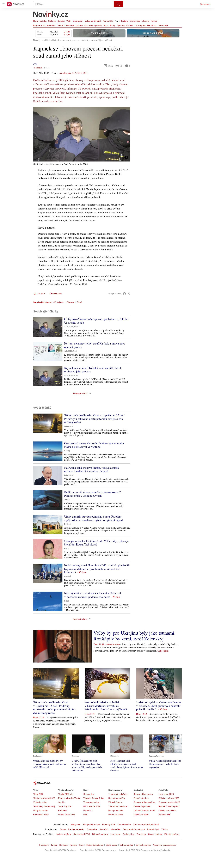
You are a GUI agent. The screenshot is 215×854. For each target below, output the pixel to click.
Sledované (163, 25)
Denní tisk (151, 25)
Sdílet (120, 65)
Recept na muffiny (116, 798)
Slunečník (104, 829)
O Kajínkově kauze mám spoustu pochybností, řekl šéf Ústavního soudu (96, 320)
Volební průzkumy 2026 (44, 798)
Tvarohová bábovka (117, 806)
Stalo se (52, 21)
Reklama (63, 845)
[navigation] (3, 4)
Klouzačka (115, 829)
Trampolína (92, 829)
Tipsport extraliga (91, 802)
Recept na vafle (115, 810)
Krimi (117, 21)
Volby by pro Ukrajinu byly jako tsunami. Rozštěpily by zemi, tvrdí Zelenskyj (134, 635)
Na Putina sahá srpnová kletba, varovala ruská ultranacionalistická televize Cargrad (91, 469)
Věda (60, 25)
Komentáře (108, 21)
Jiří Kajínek (58, 302)
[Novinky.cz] (50, 15)
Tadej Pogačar (65, 806)
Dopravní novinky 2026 (169, 802)
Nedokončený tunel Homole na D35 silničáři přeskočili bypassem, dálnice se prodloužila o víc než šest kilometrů (97, 568)
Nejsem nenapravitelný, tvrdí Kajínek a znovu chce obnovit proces (94, 345)
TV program (140, 25)
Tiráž (81, 845)
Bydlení (67, 524)
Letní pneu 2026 (166, 794)
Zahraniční (78, 21)
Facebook (44, 845)
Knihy (66, 549)
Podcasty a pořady (93, 25)
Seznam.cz (205, 4)
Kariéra (73, 845)
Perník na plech (115, 814)
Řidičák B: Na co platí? (169, 806)
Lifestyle (145, 21)
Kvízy (112, 25)
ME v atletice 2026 (91, 806)
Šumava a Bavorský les (144, 802)
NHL (85, 814)
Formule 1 (88, 810)
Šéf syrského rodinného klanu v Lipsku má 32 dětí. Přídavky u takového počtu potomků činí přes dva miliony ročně (94, 418)
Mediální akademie (94, 845)
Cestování (69, 25)
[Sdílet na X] (128, 293)
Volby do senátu (40, 810)
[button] (81, 134)
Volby (68, 21)
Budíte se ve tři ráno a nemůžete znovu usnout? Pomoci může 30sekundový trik (92, 494)
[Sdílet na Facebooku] (124, 293)
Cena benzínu (124, 824)
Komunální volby (41, 814)
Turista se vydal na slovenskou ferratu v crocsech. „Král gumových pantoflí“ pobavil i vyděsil (158, 705)
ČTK (35, 64)
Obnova (70, 302)
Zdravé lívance (115, 802)
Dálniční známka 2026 (169, 798)
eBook (110, 65)
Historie (79, 25)
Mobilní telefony (63, 834)
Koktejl (154, 21)
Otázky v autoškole (167, 810)
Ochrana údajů (126, 845)
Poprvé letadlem (141, 798)
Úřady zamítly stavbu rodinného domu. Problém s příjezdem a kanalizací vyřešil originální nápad (93, 518)
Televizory (141, 834)
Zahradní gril (153, 829)
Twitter (54, 845)
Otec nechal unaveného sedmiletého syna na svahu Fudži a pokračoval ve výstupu (94, 445)
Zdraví (66, 500)
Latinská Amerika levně (144, 810)
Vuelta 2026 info (65, 794)
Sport (105, 25)
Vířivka (164, 829)
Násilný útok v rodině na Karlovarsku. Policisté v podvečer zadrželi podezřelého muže (92, 595)
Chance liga (88, 794)
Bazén (63, 829)
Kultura (124, 21)
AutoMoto (51, 25)
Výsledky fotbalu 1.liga (93, 798)
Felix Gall (62, 810)
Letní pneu (115, 834)
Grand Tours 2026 (66, 814)
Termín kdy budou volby (44, 806)
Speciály (121, 25)
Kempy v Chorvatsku (143, 794)
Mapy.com (75, 824)
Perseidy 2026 (108, 824)
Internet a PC (39, 25)
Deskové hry (128, 834)
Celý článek (163, 650)
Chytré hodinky (155, 834)
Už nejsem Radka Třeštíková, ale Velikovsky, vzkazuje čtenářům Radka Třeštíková (96, 542)
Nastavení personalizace (164, 845)
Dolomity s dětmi (141, 814)
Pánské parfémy (171, 834)
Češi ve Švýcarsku (142, 806)
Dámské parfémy (100, 834)
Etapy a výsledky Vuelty (69, 798)
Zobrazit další (80, 393)
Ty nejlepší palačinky (118, 794)
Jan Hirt (61, 802)
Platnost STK (165, 814)
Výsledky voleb (40, 802)
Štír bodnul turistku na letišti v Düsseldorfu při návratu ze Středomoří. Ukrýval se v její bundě (106, 705)
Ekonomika (135, 21)
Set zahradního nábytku (134, 829)
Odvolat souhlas (143, 845)
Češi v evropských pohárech (146, 824)
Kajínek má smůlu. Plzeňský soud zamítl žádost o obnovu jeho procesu (92, 369)
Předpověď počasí (91, 824)
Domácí (61, 21)
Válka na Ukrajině (93, 21)
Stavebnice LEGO (81, 834)
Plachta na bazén (76, 829)
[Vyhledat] (118, 4)
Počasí (129, 25)
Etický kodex (111, 845)
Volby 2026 (38, 794)
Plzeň (79, 302)
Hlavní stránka (40, 21)
